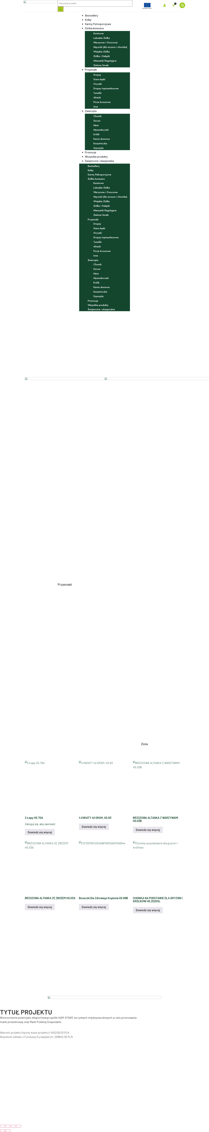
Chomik (97, 116)
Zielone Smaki (101, 65)
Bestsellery (91, 15)
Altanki (97, 97)
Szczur (97, 120)
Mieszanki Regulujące (104, 60)
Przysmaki (91, 69)
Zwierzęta (91, 111)
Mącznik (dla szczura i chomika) (110, 47)
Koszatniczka (100, 143)
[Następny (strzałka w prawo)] (7, 1130)
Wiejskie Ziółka (101, 51)
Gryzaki (97, 84)
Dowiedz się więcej (40, 832)
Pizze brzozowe (102, 102)
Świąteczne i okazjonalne (99, 160)
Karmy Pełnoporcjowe (98, 24)
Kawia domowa (101, 139)
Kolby (88, 19)
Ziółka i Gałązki (101, 56)
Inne (95, 106)
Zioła (144, 744)
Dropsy (97, 74)
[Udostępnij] (13, 1126)
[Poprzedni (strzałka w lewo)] (2, 1130)
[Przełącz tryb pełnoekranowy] (7, 1126)
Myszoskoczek (101, 129)
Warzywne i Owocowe (105, 42)
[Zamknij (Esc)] (18, 1126)
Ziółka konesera (94, 28)
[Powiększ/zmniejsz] (2, 1126)
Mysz (96, 125)
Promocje (90, 152)
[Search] (60, 9)
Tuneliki (97, 93)
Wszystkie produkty (96, 156)
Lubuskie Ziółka (101, 38)
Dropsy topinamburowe (106, 88)
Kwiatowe (98, 33)
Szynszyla (98, 148)
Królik (96, 134)
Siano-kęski (99, 79)
